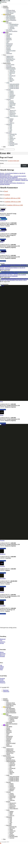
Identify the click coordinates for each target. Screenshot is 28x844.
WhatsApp (2, 682)
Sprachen (8, 89)
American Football (10, 50)
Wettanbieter (8, 14)
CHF (10, 128)
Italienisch (11, 96)
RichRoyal (2, 554)
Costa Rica (12, 107)
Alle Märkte (9, 34)
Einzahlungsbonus (13, 24)
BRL (10, 131)
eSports (8, 35)
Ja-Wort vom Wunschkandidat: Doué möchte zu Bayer (13, 178)
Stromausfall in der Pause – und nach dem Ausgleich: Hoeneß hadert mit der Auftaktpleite (13, 176)
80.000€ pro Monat (14, 86)
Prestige (2, 211)
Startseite (5, 6)
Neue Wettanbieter (10, 18)
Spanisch (11, 93)
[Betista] (2, 240)
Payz (10, 77)
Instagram (2, 681)
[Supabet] (2, 590)
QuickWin (2, 253)
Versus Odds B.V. (13, 116)
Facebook (2, 678)
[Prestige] (2, 209)
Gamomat (11, 145)
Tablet (10, 121)
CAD (10, 130)
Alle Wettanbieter (10, 16)
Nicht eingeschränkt (14, 84)
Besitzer (8, 109)
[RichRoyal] (2, 552)
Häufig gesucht (7, 63)
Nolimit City (12, 138)
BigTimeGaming (13, 143)
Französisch (12, 95)
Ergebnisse (5, 7)
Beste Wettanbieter (10, 17)
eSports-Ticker (9, 60)
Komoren (11, 102)
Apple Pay (12, 70)
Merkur (2, 652)
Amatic (11, 141)
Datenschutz (6, 691)
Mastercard (12, 73)
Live (7, 9)
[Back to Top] (0, 843)
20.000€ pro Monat (14, 88)
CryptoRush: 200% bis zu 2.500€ (12, 198)
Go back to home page (13, 160)
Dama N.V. (12, 112)
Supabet (2, 592)
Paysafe (2, 643)
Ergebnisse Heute (10, 10)
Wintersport (9, 53)
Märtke (7, 32)
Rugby (8, 52)
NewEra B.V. (12, 113)
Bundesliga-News (10, 59)
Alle (1, 665)
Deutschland (12, 103)
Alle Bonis (9, 22)
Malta (10, 106)
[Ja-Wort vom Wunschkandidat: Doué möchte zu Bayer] (14, 278)
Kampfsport (9, 45)
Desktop (11, 118)
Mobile (11, 120)
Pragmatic (2, 656)
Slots (4, 146)
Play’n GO (12, 135)
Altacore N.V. (12, 110)
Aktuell (8, 61)
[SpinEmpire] (3, 219)
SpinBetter (2, 231)
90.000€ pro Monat (14, 85)
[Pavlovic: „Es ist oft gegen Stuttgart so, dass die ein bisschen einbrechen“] (14, 266)
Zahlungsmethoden (11, 68)
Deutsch (11, 91)
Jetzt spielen (3, 217)
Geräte (7, 117)
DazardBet (2, 605)
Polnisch (11, 98)
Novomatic (2, 653)
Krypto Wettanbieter (11, 20)
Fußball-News (9, 57)
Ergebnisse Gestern (11, 11)
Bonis (7, 21)
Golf (7, 42)
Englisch (11, 92)
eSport (1, 668)
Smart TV (11, 123)
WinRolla (2, 566)
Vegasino (2, 540)
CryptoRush (7, 194)
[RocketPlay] (2, 577)
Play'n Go (2, 655)
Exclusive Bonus (13, 25)
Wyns (1, 401)
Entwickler (9, 132)
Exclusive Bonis (10, 64)
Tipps (1, 669)
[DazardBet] (2, 604)
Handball (8, 49)
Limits (7, 82)
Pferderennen (9, 43)
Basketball (8, 38)
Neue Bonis (9, 29)
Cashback (11, 27)
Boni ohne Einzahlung (11, 31)
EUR (10, 125)
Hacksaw (11, 139)
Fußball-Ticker (9, 56)
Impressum (5, 690)
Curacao (11, 100)
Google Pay (12, 71)
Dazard (6, 191)
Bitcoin (11, 78)
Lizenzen (8, 99)
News (4, 54)
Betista (1, 242)
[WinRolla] (2, 565)
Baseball (8, 48)
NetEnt (11, 137)
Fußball (8, 36)
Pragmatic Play (13, 134)
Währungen (9, 124)
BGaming (11, 142)
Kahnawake (12, 105)
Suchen (2, 163)
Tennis (7, 41)
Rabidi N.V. (12, 114)
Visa (10, 74)
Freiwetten (12, 28)
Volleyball (8, 46)
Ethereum (11, 80)
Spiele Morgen (9, 13)
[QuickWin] (3, 251)
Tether (10, 81)
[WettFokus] (3, 2)
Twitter (2, 680)
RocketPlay (3, 578)
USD (10, 127)
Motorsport (9, 39)
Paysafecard (12, 75)
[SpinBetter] (3, 229)
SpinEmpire (3, 220)
